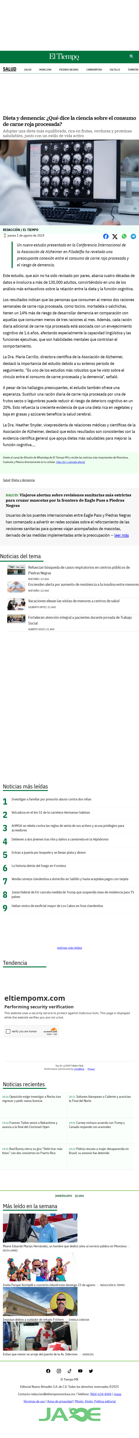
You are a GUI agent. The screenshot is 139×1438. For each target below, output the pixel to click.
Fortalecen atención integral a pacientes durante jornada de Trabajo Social (80, 620)
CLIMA (80, 1196)
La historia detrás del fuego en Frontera (39, 865)
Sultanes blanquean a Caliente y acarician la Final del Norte (100, 1098)
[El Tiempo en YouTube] (83, 1372)
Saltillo (115, 69)
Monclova (45, 69)
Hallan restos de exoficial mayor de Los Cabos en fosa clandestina (57, 905)
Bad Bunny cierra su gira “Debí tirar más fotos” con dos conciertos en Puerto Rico (32, 1151)
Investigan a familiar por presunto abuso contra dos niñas (51, 799)
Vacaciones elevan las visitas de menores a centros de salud (73, 600)
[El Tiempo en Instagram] (62, 1372)
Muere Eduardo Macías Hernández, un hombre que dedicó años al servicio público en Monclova (65, 1248)
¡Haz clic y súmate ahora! (70, 462)
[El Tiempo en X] (91, 1372)
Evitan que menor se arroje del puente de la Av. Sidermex (48, 1354)
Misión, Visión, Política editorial (95, 1401)
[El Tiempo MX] (64, 60)
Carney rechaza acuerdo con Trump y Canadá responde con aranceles (97, 1125)
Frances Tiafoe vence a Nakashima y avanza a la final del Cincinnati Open (29, 1125)
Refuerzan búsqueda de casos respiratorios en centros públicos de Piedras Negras (79, 570)
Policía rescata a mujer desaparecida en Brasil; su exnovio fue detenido (99, 1151)
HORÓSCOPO (64, 1196)
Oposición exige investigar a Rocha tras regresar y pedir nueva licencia (31, 1098)
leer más (121, 535)
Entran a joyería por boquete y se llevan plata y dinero (49, 852)
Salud (9, 69)
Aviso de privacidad (60, 1401)
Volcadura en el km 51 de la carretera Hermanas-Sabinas (51, 812)
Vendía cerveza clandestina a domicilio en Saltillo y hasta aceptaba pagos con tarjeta (70, 879)
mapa (117, 1394)
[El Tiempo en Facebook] (51, 1372)
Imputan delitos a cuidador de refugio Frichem (46, 1319)
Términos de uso (34, 1401)
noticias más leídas (69, 948)
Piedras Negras (69, 69)
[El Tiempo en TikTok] (72, 1372)
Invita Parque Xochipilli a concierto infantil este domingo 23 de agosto (64, 1285)
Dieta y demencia (23, 480)
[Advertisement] (69, 25)
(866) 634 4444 (100, 1394)
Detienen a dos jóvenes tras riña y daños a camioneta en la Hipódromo (60, 839)
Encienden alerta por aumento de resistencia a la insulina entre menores (83, 584)
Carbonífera (94, 69)
